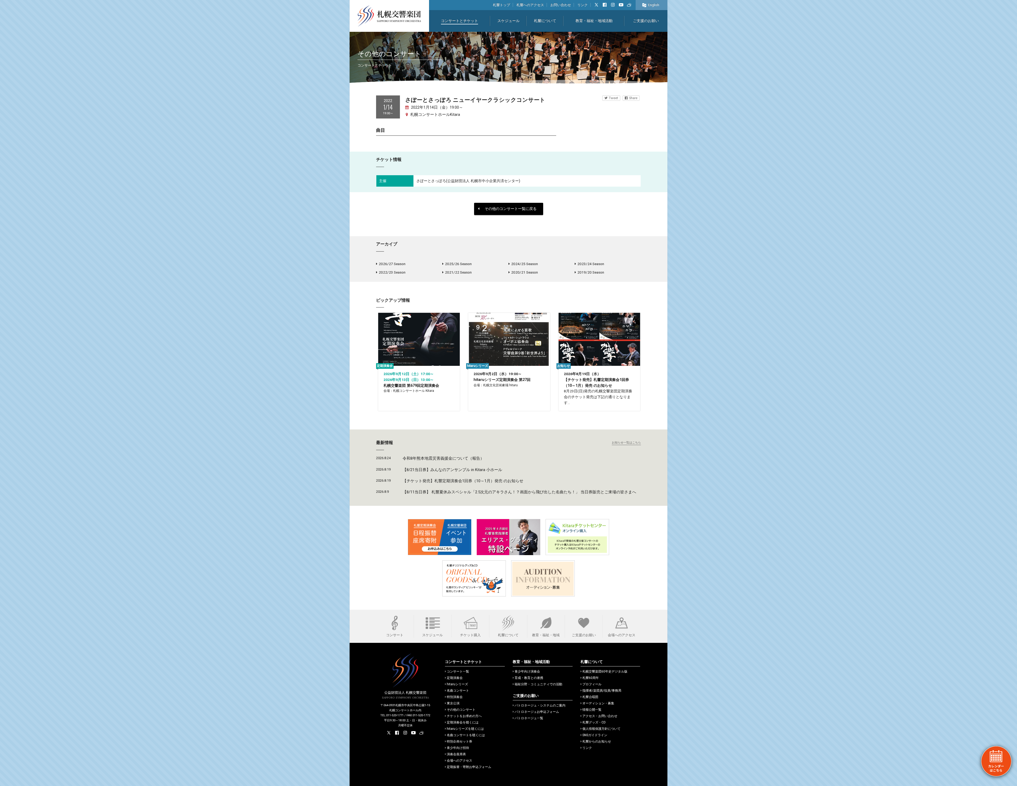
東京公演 (453, 703)
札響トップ (501, 5)
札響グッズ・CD (594, 722)
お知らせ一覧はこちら (626, 442)
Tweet (613, 98)
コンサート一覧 (458, 671)
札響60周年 (590, 678)
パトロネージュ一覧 (529, 718)
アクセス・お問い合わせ (599, 716)
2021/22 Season (458, 272)
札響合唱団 (590, 697)
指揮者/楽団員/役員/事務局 (601, 690)
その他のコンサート (461, 710)
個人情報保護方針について (601, 729)
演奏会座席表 (456, 754)
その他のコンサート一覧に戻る (511, 209)
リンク (582, 5)
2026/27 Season (392, 264)
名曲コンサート (458, 690)
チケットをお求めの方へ (464, 716)
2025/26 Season (458, 264)
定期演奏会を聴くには (463, 722)
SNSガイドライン (594, 735)
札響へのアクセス (530, 5)
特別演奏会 (455, 697)
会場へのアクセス (459, 760)
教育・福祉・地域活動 (594, 21)
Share (633, 98)
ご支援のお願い (646, 21)
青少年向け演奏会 (527, 671)
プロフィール (591, 684)
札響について (545, 21)
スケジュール (508, 21)
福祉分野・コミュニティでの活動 (538, 684)
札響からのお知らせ (596, 741)
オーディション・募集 (598, 703)
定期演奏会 (455, 678)
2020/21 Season (524, 272)
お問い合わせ (560, 5)
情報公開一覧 (591, 710)
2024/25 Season (524, 264)
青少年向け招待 (458, 748)
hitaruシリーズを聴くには (465, 729)
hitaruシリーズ (457, 684)
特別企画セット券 (459, 741)
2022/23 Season (392, 272)
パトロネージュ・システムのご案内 (540, 705)
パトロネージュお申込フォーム (537, 712)
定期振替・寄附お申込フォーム (469, 767)
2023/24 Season (590, 264)
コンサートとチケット (459, 21)
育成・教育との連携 (529, 678)
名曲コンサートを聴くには (466, 735)
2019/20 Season (590, 272)
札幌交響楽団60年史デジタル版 (604, 671)
